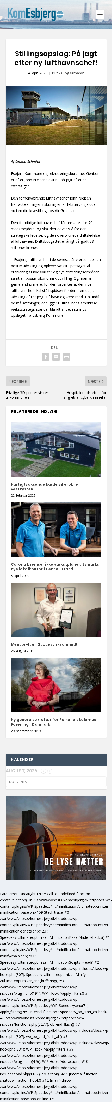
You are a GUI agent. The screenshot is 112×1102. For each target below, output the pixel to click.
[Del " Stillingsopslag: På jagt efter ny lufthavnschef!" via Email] (56, 356)
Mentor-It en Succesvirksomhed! (44, 644)
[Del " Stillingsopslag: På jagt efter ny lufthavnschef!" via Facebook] (45, 356)
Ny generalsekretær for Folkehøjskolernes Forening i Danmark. (53, 722)
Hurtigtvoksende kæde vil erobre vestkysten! (44, 487)
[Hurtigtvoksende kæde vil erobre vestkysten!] (56, 449)
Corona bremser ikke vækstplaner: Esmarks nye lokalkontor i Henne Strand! (55, 567)
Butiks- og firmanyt (68, 73)
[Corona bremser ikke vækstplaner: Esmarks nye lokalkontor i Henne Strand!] (56, 529)
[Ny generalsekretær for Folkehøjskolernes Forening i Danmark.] (56, 685)
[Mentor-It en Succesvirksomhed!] (56, 610)
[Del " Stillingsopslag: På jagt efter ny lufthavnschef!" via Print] (66, 356)
